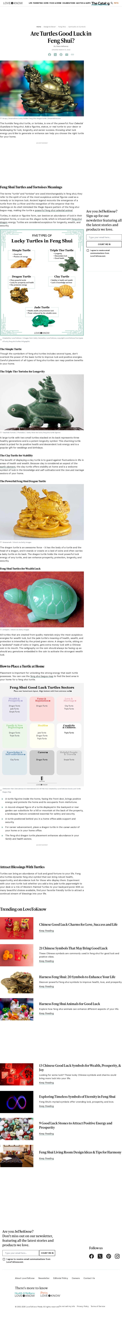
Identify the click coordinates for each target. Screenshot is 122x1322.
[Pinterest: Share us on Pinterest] (61, 55)
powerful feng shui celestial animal (54, 210)
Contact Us (89, 1278)
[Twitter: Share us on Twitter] (55, 55)
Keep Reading (46, 930)
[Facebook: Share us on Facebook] (49, 55)
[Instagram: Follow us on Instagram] (117, 1256)
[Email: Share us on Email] (67, 55)
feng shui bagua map (41, 676)
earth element (7, 466)
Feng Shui (62, 27)
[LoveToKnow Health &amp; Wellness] (25, 1294)
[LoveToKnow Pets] (50, 1294)
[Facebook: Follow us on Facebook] (91, 1256)
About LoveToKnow (25, 1278)
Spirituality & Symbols (77, 27)
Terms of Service (98, 1306)
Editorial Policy (60, 1278)
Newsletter (43, 1278)
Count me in (104, 244)
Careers (76, 1278)
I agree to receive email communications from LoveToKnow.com (100, 253)
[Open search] (111, 3)
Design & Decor (50, 27)
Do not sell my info (67, 1306)
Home (38, 27)
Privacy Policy (83, 1306)
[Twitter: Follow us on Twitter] (100, 1256)
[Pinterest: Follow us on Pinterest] (108, 1256)
